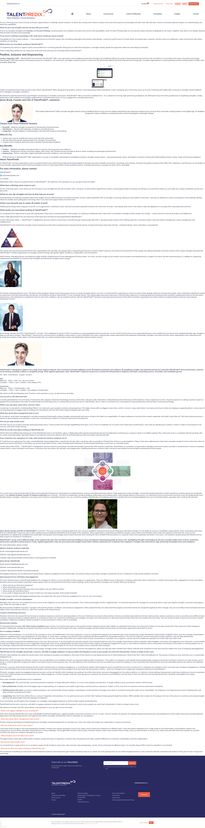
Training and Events (83, 802)
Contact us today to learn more (127, 704)
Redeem (178, 3)
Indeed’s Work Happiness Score (100, 667)
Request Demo (194, 3)
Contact (196, 14)
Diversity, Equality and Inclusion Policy (123, 800)
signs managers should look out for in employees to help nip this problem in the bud (127, 574)
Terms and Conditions (118, 793)
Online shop (169, 3)
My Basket (144, 3)
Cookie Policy (116, 797)
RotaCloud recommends (94, 616)
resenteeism (99, 660)
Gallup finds (15, 645)
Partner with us (55, 797)
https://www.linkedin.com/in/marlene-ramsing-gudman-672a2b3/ (31, 558)
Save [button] (151, 822)
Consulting (157, 14)
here (45, 51)
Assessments (108, 14)
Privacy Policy (116, 795)
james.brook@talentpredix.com (16, 564)
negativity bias (111, 602)
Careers (53, 800)
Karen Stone (8, 182)
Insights (177, 14)
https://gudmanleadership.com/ (18, 554)
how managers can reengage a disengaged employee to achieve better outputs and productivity (61, 701)
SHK (96, 220)
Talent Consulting (82, 793)
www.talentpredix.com (10, 175)
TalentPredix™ (41, 182)
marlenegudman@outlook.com (16, 551)
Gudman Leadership (105, 446)
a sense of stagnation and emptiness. (50, 696)
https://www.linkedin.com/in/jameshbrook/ (22, 570)
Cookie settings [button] (143, 822)
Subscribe (132, 763)
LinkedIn (5, 179)
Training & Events (158, 3)
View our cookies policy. (91, 823)
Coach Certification (133, 14)
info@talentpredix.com (13, 3)
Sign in (185, 3)
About (88, 14)
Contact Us (144, 794)
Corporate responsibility (58, 795)
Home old (72, 14)
